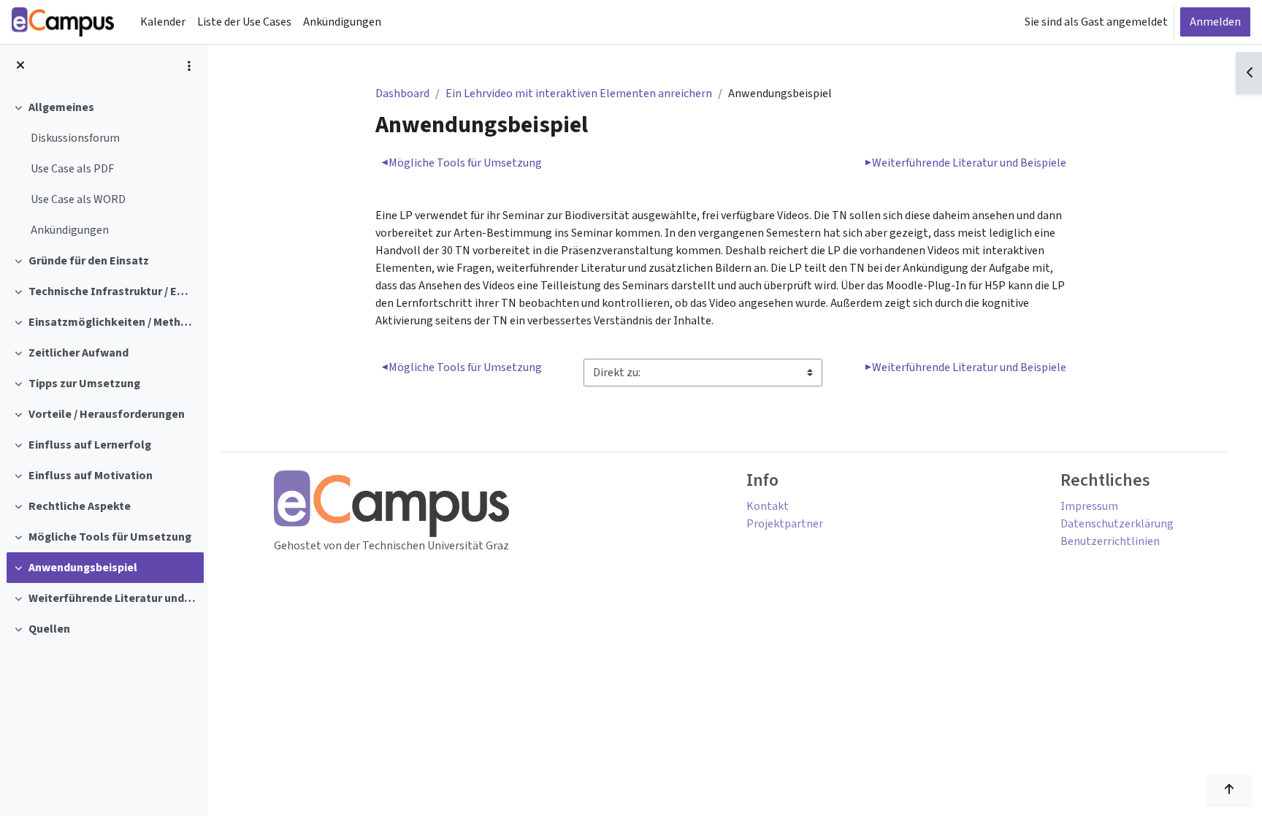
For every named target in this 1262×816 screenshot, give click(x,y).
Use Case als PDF (72, 169)
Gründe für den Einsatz (88, 261)
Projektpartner (784, 524)
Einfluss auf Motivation (90, 476)
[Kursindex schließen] (20, 66)
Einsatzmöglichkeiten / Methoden (112, 322)
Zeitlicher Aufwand (78, 353)
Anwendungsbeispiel (82, 568)
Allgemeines (61, 107)
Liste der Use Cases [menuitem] (244, 22)
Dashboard (402, 93)
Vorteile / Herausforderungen (106, 414)
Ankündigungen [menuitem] (342, 22)
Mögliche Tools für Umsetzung (109, 537)
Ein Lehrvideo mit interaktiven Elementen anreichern (578, 93)
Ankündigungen (70, 230)
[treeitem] (103, 168)
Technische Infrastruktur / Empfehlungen (112, 291)
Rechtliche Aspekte (79, 506)
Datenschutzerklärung (1117, 524)
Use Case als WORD (78, 199)
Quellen (49, 629)
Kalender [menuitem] (163, 22)
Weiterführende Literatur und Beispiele (112, 598)
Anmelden (1215, 22)
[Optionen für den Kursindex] (189, 66)
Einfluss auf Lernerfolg (89, 445)
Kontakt (767, 506)
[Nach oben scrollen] (1229, 789)
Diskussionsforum (75, 138)
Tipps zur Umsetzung (84, 383)
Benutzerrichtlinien (1110, 541)
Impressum (1089, 506)
